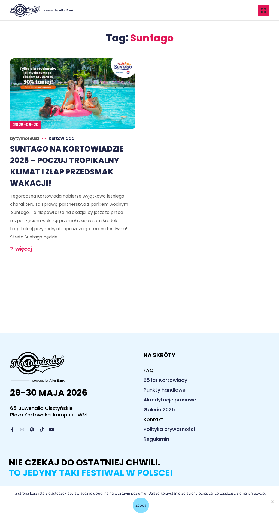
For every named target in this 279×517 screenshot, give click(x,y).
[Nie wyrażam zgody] (272, 501)
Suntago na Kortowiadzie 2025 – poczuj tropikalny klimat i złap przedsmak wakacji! (67, 166)
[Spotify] (32, 429)
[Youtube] (51, 429)
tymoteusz (28, 138)
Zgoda (140, 505)
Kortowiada (61, 138)
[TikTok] (42, 429)
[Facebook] (12, 429)
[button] (149, 370)
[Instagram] (22, 429)
